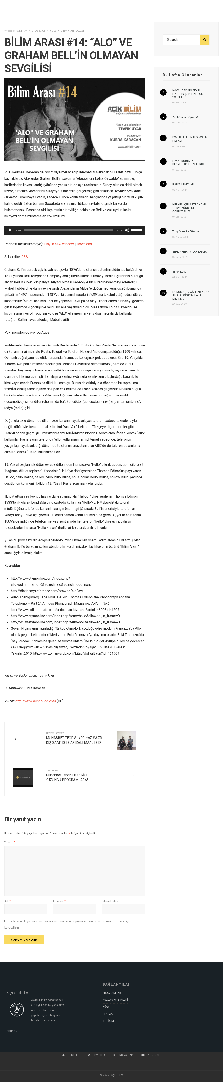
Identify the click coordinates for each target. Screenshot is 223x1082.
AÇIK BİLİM (21, 30)
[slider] (137, 230)
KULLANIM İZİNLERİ (115, 999)
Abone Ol (12, 1030)
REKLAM (108, 1013)
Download (84, 244)
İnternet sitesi (110, 901)
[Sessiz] (127, 230)
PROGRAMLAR (112, 992)
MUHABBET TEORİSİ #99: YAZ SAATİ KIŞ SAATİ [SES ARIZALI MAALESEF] (74, 738)
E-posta (59, 901)
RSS (24, 257)
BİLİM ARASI (67, 30)
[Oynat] (10, 230)
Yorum (9, 842)
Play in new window (59, 244)
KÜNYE (107, 1007)
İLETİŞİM (108, 1020)
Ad (7, 901)
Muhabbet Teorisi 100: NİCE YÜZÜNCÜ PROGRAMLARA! (67, 775)
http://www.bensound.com (35, 701)
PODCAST (79, 30)
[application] (74, 230)
